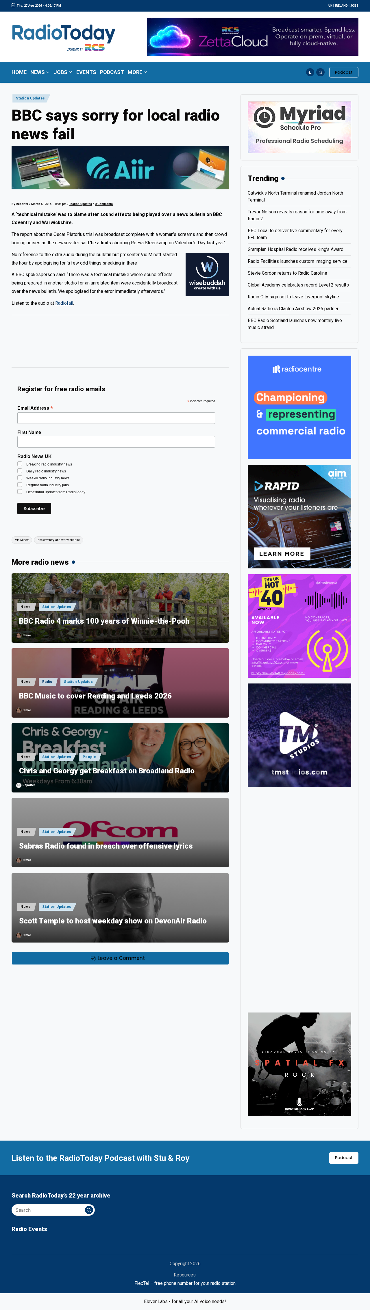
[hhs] (299, 1064)
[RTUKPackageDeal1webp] (120, 167)
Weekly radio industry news (47, 478)
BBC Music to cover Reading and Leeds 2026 (95, 696)
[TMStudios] (299, 735)
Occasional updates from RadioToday (55, 492)
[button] (343, 72)
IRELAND (341, 6)
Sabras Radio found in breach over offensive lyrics (106, 846)
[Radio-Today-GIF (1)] (299, 407)
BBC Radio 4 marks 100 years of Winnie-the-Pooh (104, 621)
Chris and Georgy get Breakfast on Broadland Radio (107, 770)
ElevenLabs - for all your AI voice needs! (185, 1301)
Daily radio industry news (46, 471)
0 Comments (104, 204)
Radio (47, 682)
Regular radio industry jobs (47, 485)
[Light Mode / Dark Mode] (310, 72)
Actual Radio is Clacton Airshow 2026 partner (293, 308)
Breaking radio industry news (49, 464)
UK (330, 6)
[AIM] (299, 516)
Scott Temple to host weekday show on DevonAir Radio (113, 921)
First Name (29, 432)
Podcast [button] (344, 1158)
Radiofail (64, 303)
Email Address (35, 408)
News (26, 607)
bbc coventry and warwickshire (59, 540)
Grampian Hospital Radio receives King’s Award (295, 249)
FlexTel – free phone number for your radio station (185, 1283)
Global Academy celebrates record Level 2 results (298, 285)
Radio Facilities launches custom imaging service (297, 261)
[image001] (299, 625)
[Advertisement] (120, 344)
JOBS (354, 6)
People (89, 757)
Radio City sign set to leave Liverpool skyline (293, 297)
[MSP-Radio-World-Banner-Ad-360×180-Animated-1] (299, 127)
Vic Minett (22, 540)
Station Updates (30, 98)
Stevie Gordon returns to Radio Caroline (287, 273)
